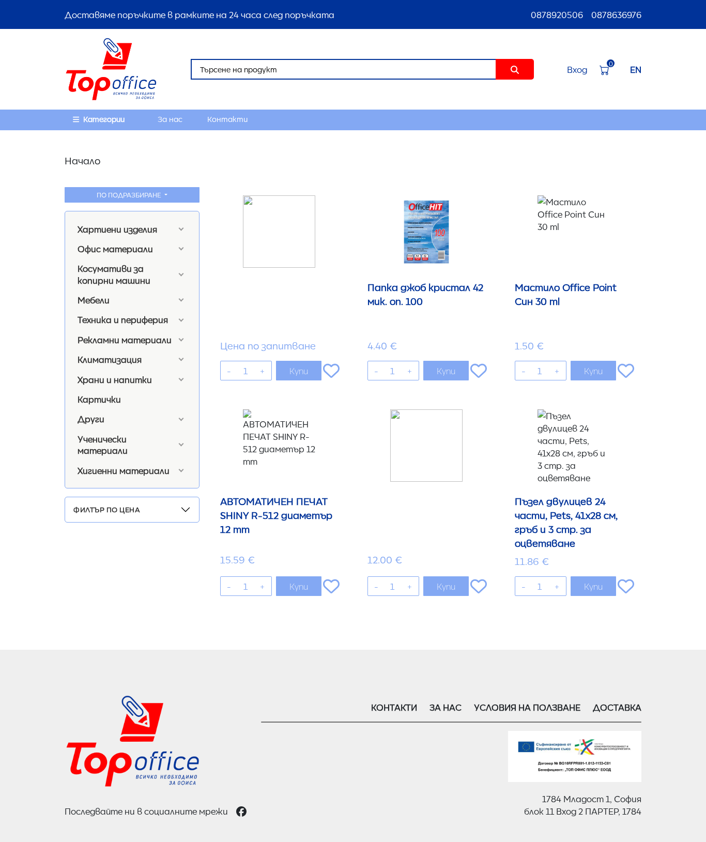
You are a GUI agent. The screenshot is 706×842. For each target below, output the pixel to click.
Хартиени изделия (117, 229)
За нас (170, 119)
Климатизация (110, 359)
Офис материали (115, 248)
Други (91, 418)
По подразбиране (130, 194)
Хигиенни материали (124, 470)
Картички (99, 399)
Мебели (94, 299)
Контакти (227, 119)
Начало (82, 160)
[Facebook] (241, 811)
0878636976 (616, 14)
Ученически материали (103, 444)
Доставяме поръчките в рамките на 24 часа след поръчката (199, 14)
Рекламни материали (125, 339)
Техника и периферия (123, 319)
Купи (298, 370)
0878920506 (557, 14)
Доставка (617, 707)
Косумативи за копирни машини (114, 274)
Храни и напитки (115, 379)
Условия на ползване (527, 707)
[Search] (515, 69)
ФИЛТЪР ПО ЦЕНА (106, 509)
